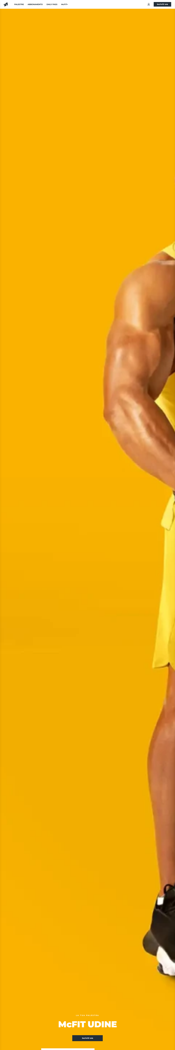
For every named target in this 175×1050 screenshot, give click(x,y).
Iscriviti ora (162, 4)
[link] (149, 4)
